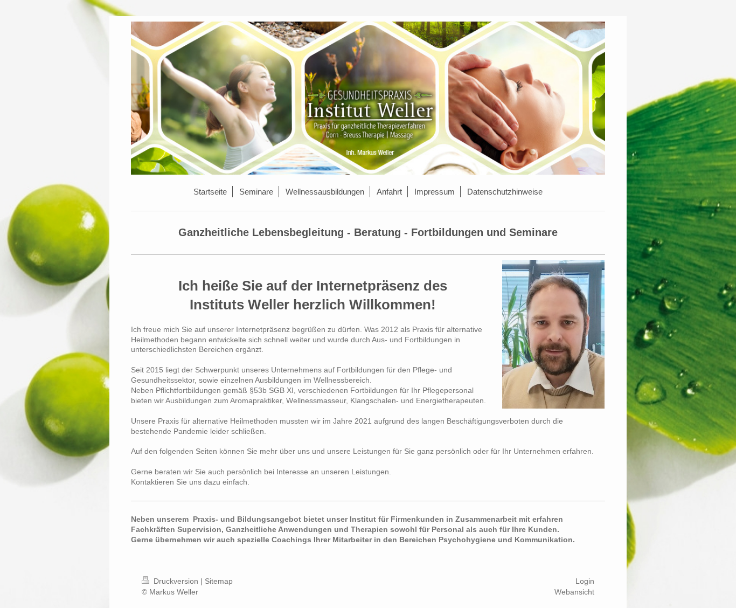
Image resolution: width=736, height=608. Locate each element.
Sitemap (219, 581)
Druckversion (175, 581)
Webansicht (574, 592)
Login (584, 581)
